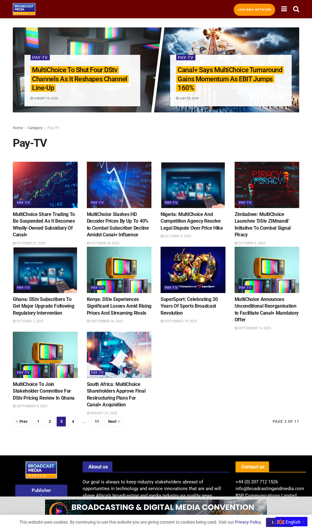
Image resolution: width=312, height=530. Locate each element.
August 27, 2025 (103, 413)
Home (18, 128)
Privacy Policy (248, 522)
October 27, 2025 (30, 243)
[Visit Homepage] (24, 9)
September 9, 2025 (31, 406)
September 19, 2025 (180, 321)
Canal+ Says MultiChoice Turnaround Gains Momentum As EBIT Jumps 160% (230, 79)
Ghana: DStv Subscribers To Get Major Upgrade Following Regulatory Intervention (43, 306)
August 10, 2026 (45, 98)
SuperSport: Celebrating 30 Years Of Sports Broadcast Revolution (189, 306)
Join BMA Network (254, 9)
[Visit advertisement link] (156, 513)
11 (97, 421)
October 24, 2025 (104, 243)
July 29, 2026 (189, 98)
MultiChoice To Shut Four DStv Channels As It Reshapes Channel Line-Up (79, 79)
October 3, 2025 (251, 243)
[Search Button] (296, 9)
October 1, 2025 (29, 321)
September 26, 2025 (106, 321)
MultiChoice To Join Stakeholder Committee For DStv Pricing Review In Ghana (44, 391)
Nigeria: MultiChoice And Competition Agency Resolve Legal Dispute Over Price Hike (192, 221)
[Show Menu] (284, 9)
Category (35, 128)
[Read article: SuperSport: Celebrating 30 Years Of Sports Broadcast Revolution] (193, 270)
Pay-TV (40, 57)
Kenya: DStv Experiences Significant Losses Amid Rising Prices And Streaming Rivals (119, 306)
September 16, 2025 (254, 328)
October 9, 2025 (177, 236)
